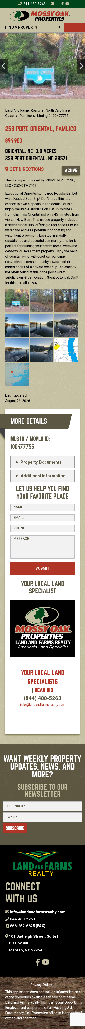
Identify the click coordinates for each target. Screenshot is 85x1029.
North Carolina (56, 110)
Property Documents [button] (41, 462)
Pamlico (25, 116)
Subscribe (15, 828)
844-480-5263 (34, 4)
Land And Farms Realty (22, 110)
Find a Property (21, 27)
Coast (9, 116)
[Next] (81, 66)
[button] (17, 300)
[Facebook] (62, 4)
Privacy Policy (41, 985)
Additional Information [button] (42, 475)
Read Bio (44, 690)
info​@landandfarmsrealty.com (42, 705)
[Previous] (4, 66)
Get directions (26, 169)
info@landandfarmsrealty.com (38, 912)
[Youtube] (67, 4)
